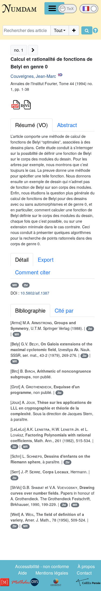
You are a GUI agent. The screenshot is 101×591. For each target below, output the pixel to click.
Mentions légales (52, 573)
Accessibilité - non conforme (42, 566)
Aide (22, 573)
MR (14, 285)
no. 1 (18, 50)
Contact (84, 573)
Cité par (64, 310)
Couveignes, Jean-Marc (33, 76)
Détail (22, 259)
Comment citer (32, 272)
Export (46, 259)
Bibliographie (30, 310)
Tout (58, 30)
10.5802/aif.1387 (34, 293)
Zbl (26, 285)
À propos (86, 566)
